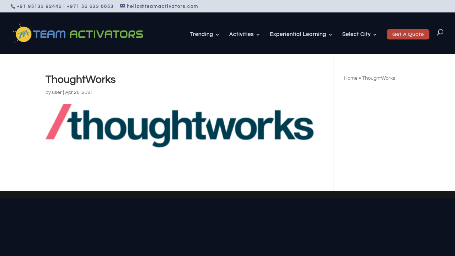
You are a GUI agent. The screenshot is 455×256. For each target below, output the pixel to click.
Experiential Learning (298, 34)
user (57, 92)
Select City (356, 34)
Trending (201, 34)
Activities (241, 34)
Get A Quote (408, 34)
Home (351, 78)
